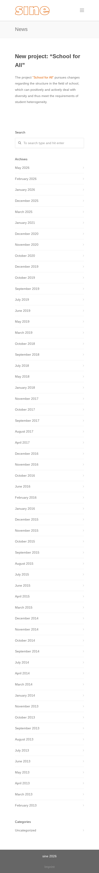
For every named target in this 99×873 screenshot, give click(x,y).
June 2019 (22, 310)
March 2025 (23, 212)
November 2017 (26, 398)
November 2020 (26, 244)
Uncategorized (25, 830)
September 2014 (27, 651)
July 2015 (22, 574)
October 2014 (25, 640)
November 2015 (26, 530)
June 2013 (22, 761)
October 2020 (25, 256)
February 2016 (26, 497)
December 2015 (26, 519)
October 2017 (25, 409)
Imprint (49, 867)
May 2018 (22, 376)
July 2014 (22, 662)
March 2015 (23, 607)
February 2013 (26, 805)
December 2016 (26, 453)
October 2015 (25, 541)
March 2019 (23, 332)
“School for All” (43, 77)
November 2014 (26, 629)
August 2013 (24, 739)
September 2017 (27, 420)
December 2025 (26, 201)
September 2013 (27, 728)
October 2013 (25, 717)
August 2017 (24, 431)
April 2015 (22, 596)
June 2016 (22, 486)
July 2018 (22, 365)
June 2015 (22, 585)
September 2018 (27, 354)
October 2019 (25, 277)
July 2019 (22, 299)
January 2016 (25, 508)
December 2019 (26, 266)
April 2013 (22, 783)
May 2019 (22, 321)
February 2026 (26, 179)
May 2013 (22, 772)
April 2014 (22, 673)
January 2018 (25, 387)
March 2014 (23, 684)
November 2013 (26, 706)
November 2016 (26, 464)
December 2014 (26, 618)
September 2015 (27, 552)
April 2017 (22, 442)
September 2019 (27, 289)
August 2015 (24, 563)
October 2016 (25, 475)
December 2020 (26, 234)
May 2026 (22, 168)
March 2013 (23, 794)
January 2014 (25, 695)
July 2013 (22, 750)
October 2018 (25, 344)
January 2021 (25, 222)
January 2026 (25, 189)
